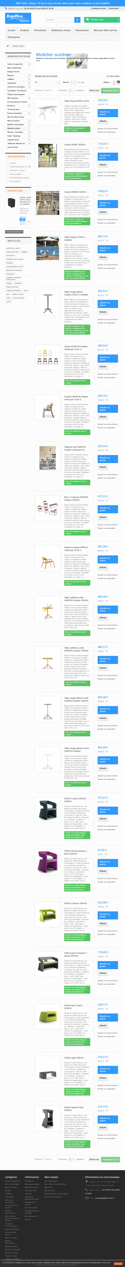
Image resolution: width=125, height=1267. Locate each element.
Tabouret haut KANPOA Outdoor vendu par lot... (75, 448)
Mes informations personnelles (56, 1194)
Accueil (11, 30)
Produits (24, 30)
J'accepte (118, 1264)
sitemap (28, 1219)
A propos (12, 163)
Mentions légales (15, 174)
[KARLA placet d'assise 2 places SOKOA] (47, 964)
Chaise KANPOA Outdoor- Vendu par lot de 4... (76, 347)
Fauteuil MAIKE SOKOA (75, 192)
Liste (118, 84)
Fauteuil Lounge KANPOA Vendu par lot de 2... (76, 548)
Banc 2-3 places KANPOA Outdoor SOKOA (76, 498)
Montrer (66, 82)
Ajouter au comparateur (106, 132)
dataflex (24, 252)
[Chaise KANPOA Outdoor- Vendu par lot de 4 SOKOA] (47, 357)
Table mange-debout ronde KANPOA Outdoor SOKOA (76, 699)
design (8, 283)
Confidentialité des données (19, 178)
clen (8, 294)
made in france (18, 294)
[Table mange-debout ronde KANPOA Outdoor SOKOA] (47, 709)
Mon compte (51, 1177)
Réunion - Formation (15, 132)
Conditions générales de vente (20, 167)
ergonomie (10, 274)
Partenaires (14, 37)
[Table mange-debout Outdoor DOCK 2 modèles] (47, 303)
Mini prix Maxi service (105, 30)
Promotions (40, 30)
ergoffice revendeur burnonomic (13, 278)
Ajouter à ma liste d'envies (108, 129)
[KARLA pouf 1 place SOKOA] (47, 1016)
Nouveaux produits (32, 1184)
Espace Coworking (14, 113)
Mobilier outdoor (13, 128)
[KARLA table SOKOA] (47, 1069)
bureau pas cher (12, 252)
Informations (16, 156)
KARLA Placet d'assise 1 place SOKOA (75, 852)
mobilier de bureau (13, 290)
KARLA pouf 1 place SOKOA (73, 1006)
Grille (113, 84)
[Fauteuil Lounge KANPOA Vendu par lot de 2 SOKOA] (47, 558)
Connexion (113, 8)
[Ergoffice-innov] (23, 18)
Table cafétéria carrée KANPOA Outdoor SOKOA (76, 649)
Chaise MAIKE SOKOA (74, 144)
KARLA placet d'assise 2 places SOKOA (75, 954)
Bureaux (10, 75)
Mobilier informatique (15, 124)
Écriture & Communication (13, 107)
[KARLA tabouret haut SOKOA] (47, 1118)
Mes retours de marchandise (55, 1184)
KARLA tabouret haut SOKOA (73, 1108)
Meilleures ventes (61, 30)
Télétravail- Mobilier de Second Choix (16, 145)
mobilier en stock (13, 248)
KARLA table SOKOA (74, 1058)
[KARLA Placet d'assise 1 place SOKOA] (47, 862)
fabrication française (14, 270)
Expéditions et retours (17, 170)
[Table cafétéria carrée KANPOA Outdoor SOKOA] (47, 659)
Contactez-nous (98, 8)
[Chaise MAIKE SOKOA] (47, 155)
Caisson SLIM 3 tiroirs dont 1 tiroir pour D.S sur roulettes (25, 200)
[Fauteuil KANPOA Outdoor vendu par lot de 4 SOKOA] (47, 407)
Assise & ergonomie (15, 64)
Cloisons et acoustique (16, 87)
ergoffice (9, 263)
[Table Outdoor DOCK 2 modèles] (47, 248)
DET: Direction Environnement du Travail (17, 100)
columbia (17, 283)
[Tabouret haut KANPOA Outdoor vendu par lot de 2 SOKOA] (47, 458)
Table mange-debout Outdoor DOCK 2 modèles (76, 293)
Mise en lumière (13, 121)
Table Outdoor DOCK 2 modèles (74, 238)
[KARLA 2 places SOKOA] (47, 914)
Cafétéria (10, 79)
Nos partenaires (15, 181)
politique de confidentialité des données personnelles (56, 1265)
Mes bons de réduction (53, 1197)
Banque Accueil (13, 72)
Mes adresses (50, 1190)
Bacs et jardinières (14, 68)
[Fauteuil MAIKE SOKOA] (47, 203)
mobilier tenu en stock (14, 259)
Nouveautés (82, 30)
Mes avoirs (49, 1187)
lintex (8, 298)
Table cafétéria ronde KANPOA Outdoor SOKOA (76, 599)
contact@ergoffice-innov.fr (104, 1198)
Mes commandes (51, 1181)
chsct (26, 290)
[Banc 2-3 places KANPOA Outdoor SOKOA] (47, 508)
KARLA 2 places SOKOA (75, 903)
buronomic (10, 255)
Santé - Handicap (13, 136)
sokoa (8, 301)
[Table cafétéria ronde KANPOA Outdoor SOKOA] (47, 608)
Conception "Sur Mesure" (17, 91)
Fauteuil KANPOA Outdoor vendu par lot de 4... (76, 398)
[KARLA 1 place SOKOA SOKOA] (47, 809)
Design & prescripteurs (16, 94)
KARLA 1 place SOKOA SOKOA (75, 800)
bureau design (18, 298)
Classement (11, 83)
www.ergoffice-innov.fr (14, 266)
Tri (36, 82)
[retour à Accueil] (7, 46)
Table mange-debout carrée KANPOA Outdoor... (76, 749)
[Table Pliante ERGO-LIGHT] (47, 112)
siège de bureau (12, 287)
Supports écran (13, 140)
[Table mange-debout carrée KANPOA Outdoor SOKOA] (47, 759)
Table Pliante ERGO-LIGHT (76, 101)
